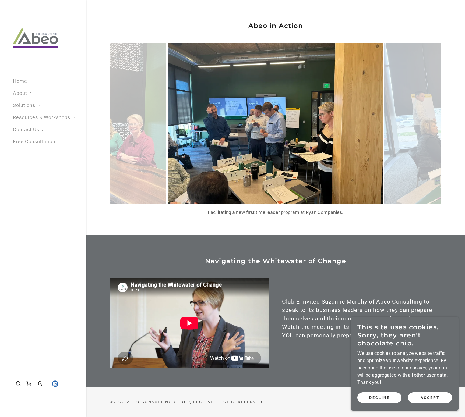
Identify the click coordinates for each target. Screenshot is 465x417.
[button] (49, 93)
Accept (430, 397)
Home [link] (20, 81)
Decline (379, 397)
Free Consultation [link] (34, 141)
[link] (35, 38)
